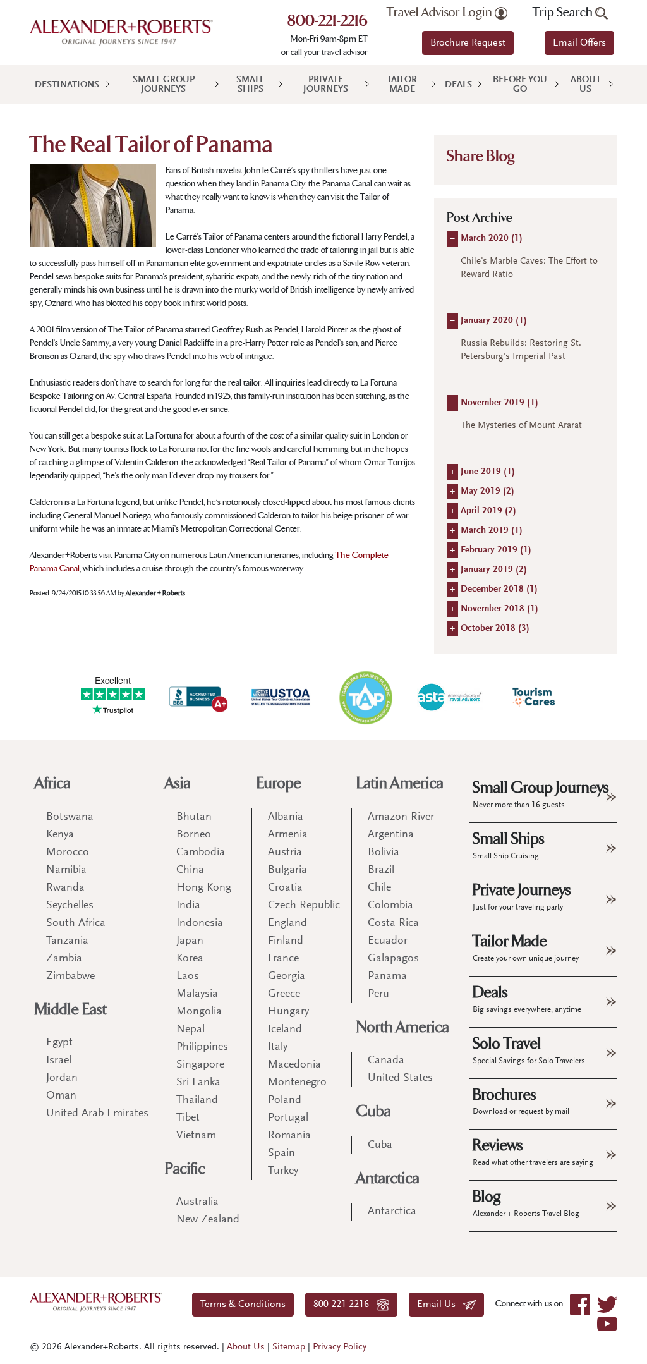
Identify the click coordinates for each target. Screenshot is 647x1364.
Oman (61, 1096)
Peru (378, 994)
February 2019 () (496, 550)
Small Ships (250, 84)
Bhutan (194, 817)
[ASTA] (449, 697)
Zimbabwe (70, 976)
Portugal (288, 1118)
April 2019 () (488, 511)
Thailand (197, 1100)
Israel (58, 1060)
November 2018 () (499, 609)
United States (400, 1078)
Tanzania (67, 941)
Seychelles (70, 905)
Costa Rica (393, 923)
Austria (285, 852)
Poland (284, 1100)
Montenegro (297, 1082)
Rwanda (65, 888)
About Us (586, 84)
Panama (387, 976)
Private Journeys (325, 84)
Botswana (70, 817)
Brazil (381, 870)
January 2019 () (494, 570)
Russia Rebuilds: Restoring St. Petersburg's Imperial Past (521, 350)
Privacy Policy (339, 1347)
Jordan (62, 1078)
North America (402, 1027)
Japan (189, 941)
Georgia (286, 976)
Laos (187, 976)
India (188, 905)
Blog (526, 1203)
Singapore (200, 1065)
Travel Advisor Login (441, 12)
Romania (289, 1136)
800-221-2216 (327, 22)
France (283, 959)
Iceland (285, 1029)
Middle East (71, 1010)
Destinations (67, 85)
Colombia (390, 905)
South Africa (76, 923)
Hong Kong (203, 888)
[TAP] (365, 697)
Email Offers (579, 43)
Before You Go (520, 84)
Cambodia (200, 852)
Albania (285, 817)
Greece (284, 994)
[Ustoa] (281, 697)
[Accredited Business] (196, 697)
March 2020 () (492, 238)
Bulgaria (287, 870)
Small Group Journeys (164, 84)
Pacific (185, 1169)
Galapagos (393, 959)
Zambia (64, 959)
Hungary (288, 1012)
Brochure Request (467, 43)
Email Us (440, 1305)
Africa (53, 783)
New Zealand (207, 1220)
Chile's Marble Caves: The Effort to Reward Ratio (529, 268)
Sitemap (288, 1347)
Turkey (283, 1171)
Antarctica (388, 1178)
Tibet (188, 1118)
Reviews (533, 1151)
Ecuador (388, 941)
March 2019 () (492, 530)
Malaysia (197, 994)
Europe (279, 783)
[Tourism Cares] (534, 697)
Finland (285, 941)
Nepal (190, 1029)
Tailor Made (402, 84)
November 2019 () (499, 403)
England (287, 923)
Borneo (193, 835)
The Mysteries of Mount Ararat (521, 425)
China (190, 870)
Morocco (67, 852)
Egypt (59, 1043)
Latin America (400, 783)
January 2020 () (494, 321)
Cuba (373, 1111)
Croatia (285, 888)
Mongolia (199, 1012)
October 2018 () (495, 628)
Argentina (391, 835)
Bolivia (383, 852)
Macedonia (294, 1065)
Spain (281, 1153)
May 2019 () (487, 491)
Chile (379, 888)
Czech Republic (304, 905)
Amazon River (401, 817)
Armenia (288, 835)
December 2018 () (499, 589)
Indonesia (199, 923)
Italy (277, 1047)
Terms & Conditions (243, 1305)
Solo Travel (529, 1050)
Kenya (60, 835)
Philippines (202, 1047)
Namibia (66, 870)
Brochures (521, 1101)
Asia (178, 783)
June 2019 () (488, 472)
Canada (386, 1060)
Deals (458, 85)
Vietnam (196, 1136)
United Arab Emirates (97, 1113)
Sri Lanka (198, 1082)
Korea (189, 959)
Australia (197, 1202)
